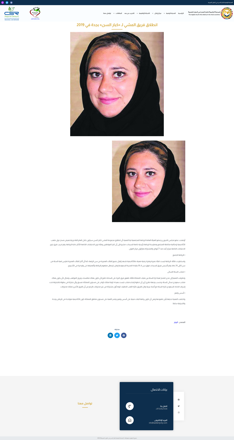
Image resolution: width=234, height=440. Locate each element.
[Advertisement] (117, 358)
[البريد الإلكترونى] (130, 420)
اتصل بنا (163, 406)
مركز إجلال (157, 13)
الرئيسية (181, 13)
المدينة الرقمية (171, 13)
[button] (124, 335)
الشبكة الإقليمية (144, 13)
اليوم (176, 322)
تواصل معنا (107, 13)
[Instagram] (2, 2)
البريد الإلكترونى (160, 420)
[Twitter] (7, 2)
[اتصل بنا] (130, 406)
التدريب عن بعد (129, 13)
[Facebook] (11, 2)
